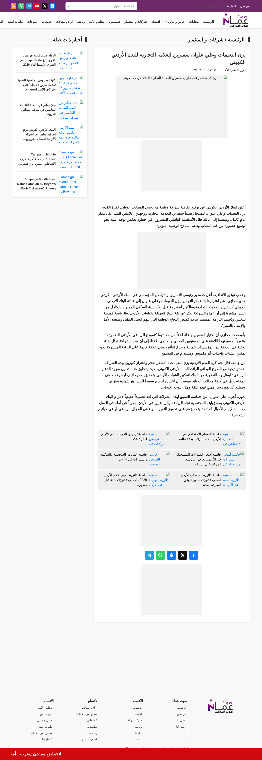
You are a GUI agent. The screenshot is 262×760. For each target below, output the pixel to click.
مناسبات (92, 726)
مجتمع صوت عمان (42, 733)
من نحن (245, 6)
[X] (44, 6)
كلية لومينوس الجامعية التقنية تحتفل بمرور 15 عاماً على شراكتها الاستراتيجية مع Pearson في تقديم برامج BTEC (37, 85)
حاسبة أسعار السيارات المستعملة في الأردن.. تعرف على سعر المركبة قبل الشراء (198, 459)
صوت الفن (46, 714)
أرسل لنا (181, 726)
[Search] (69, 5)
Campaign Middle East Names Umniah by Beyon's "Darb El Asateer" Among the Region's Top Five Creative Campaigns (36, 184)
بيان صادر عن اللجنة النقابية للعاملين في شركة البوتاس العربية (38, 109)
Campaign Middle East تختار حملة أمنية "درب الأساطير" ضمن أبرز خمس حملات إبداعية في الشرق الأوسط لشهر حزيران (38, 159)
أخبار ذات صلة (67, 39)
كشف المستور (88, 739)
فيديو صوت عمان (87, 714)
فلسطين (114, 21)
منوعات (32, 21)
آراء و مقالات (64, 21)
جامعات (47, 21)
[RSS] (13, 6)
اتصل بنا (231, 6)
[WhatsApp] (21, 6)
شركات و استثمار (135, 21)
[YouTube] (37, 6)
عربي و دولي (176, 21)
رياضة (81, 21)
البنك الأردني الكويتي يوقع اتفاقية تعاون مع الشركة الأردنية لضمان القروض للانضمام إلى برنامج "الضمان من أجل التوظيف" (37, 134)
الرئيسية (208, 21)
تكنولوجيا (47, 739)
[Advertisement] (171, 165)
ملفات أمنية (15, 21)
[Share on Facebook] (193, 555)
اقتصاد (155, 21)
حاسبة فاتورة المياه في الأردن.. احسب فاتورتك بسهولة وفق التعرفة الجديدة (200, 479)
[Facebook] (52, 6)
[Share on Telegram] (149, 555)
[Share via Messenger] (171, 555)
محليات (194, 21)
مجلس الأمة (97, 21)
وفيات (93, 733)
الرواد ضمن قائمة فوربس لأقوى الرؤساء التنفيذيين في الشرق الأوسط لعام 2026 (37, 60)
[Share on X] (182, 555)
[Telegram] (29, 6)
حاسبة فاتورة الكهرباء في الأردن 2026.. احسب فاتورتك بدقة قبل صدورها (125, 479)
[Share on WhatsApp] (160, 555)
